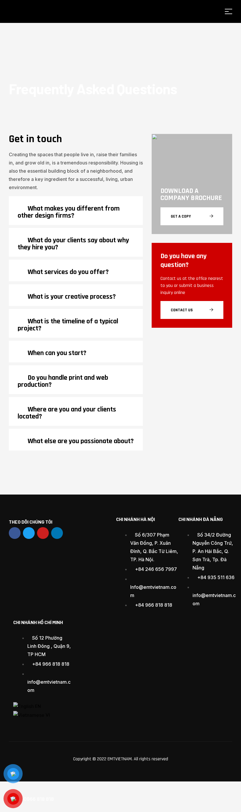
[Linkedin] (57, 533)
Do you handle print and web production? (63, 381)
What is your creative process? (72, 296)
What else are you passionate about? (81, 441)
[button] (191, 216)
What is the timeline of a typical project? (68, 325)
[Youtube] (43, 533)
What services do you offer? (68, 272)
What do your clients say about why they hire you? (73, 244)
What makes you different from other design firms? (69, 212)
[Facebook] (15, 533)
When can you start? (57, 353)
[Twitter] (29, 533)
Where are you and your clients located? (67, 413)
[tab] (76, 210)
